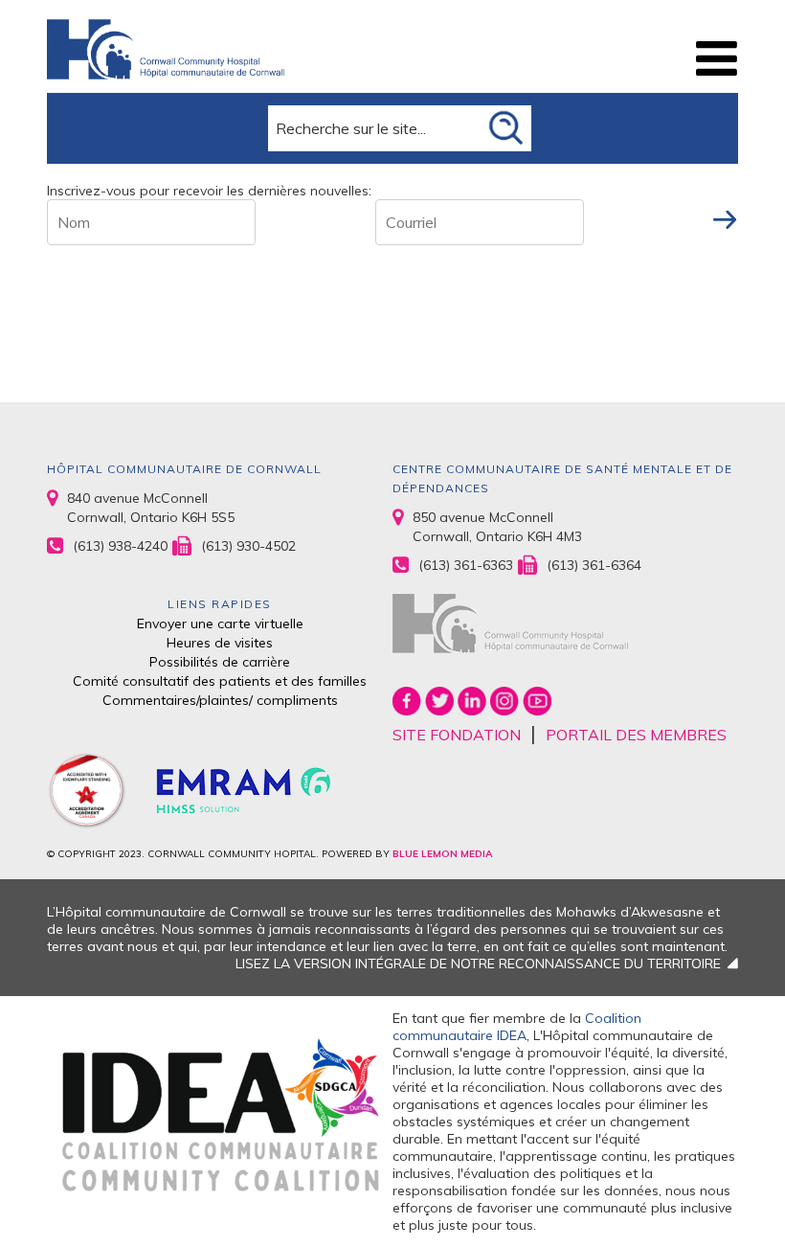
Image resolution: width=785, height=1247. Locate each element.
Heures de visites (220, 642)
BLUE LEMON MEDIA (442, 854)
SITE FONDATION (456, 734)
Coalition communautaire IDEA (516, 1026)
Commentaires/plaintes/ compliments (220, 700)
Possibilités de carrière (219, 661)
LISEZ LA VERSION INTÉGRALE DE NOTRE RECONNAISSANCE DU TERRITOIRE (478, 963)
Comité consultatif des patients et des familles (220, 681)
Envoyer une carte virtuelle (220, 623)
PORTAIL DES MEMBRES (636, 734)
